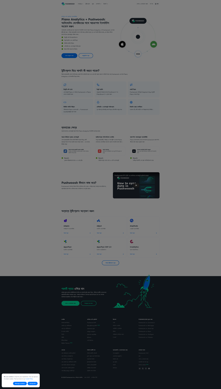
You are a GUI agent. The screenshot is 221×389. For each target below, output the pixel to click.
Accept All (33, 383)
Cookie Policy (29, 379)
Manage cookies (20, 383)
